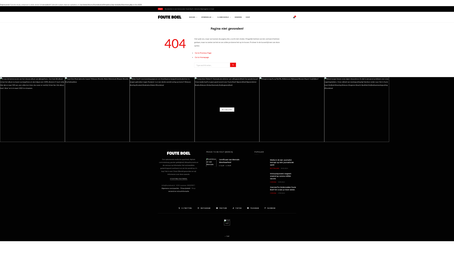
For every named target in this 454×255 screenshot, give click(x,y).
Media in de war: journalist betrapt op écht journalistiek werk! (282, 162)
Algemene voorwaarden (170, 188)
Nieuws (192, 17)
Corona (273, 182)
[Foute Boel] (169, 17)
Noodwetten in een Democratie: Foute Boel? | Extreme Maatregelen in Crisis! (189, 9)
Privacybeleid (185, 188)
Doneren (238, 17)
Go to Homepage (202, 57)
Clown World (223, 17)
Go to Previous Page (203, 53)
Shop (248, 17)
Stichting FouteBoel (178, 179)
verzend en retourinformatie (178, 191)
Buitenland (274, 168)
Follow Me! (228, 109)
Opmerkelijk (206, 17)
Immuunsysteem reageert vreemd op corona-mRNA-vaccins (280, 176)
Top (227, 236)
